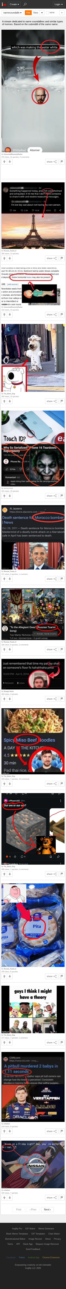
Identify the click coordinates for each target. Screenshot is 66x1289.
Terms (10, 1244)
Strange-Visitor (9, 691)
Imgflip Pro (17, 1228)
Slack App (28, 1244)
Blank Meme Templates (17, 1234)
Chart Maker (54, 1234)
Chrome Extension (51, 1257)
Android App (33, 1257)
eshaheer (7, 1124)
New (35, 12)
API (18, 1244)
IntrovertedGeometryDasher (13, 154)
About (48, 1239)
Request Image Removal (47, 1244)
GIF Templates (38, 1234)
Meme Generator (46, 1228)
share (50, 161)
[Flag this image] (62, 162)
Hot (28, 12)
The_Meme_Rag (9, 394)
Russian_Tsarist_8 (10, 251)
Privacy (57, 1239)
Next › (47, 1209)
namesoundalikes (12, 12)
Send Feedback (33, 1249)
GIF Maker (30, 1228)
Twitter (22, 1257)
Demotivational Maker (15, 1239)
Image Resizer (35, 1239)
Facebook (11, 1257)
